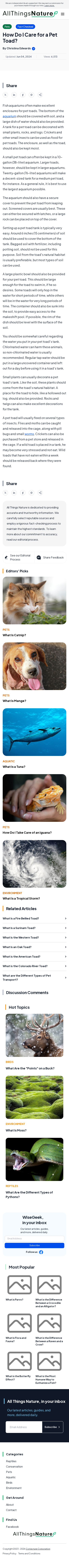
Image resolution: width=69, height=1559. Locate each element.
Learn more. (49, 6)
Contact (11, 1510)
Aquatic (9, 761)
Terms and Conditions (29, 1553)
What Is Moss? (16, 1130)
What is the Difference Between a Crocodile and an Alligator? (49, 1303)
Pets (6, 629)
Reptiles (12, 1186)
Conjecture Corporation (38, 1549)
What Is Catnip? (14, 635)
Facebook (12, 1526)
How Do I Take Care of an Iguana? (27, 832)
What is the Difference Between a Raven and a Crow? (49, 1341)
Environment (12, 893)
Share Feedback (53, 557)
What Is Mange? (14, 701)
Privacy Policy (9, 1553)
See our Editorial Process (20, 557)
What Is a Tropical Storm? (21, 898)
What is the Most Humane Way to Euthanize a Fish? (46, 1379)
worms (29, 434)
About (10, 1504)
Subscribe (34, 1245)
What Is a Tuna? (14, 766)
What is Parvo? (14, 1299)
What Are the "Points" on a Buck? (30, 1068)
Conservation (14, 1466)
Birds (10, 1062)
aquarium (9, 116)
